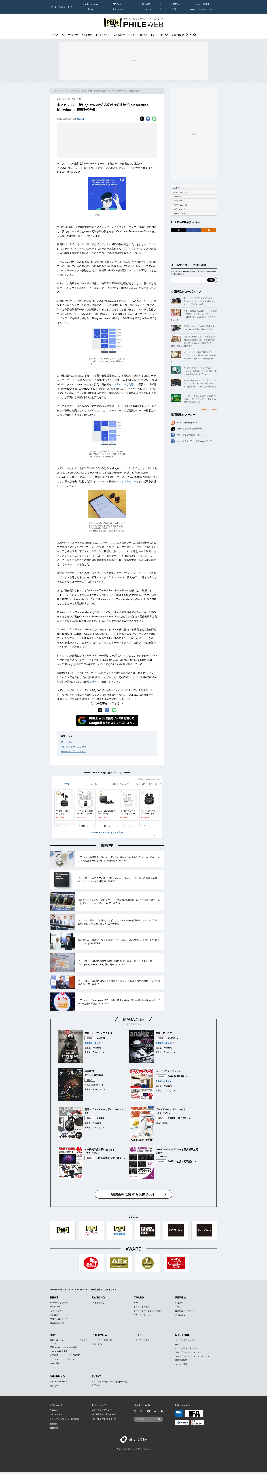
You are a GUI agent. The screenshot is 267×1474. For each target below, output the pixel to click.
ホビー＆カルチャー (181, 209)
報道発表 (92, 681)
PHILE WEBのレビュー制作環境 (64, 1418)
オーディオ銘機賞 (142, 1306)
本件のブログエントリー (73, 751)
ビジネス (164, 35)
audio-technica (91, 4)
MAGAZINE (133, 1019)
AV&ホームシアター (181, 192)
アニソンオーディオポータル (63, 1359)
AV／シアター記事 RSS (187, 422)
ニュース (64, 90)
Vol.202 (101, 1038)
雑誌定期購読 (181, 1360)
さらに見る (180, 1314)
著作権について (99, 1405)
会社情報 (54, 1423)
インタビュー (128, 481)
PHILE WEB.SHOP (59, 1381)
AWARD (139, 1297)
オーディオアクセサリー (186, 1340)
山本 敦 (81, 118)
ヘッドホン (87, 35)
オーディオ (73, 35)
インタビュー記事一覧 (102, 1340)
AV (63, 35)
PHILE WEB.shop (93, 1084)
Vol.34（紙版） (162, 1122)
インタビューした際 (122, 384)
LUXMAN (174, 4)
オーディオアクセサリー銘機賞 (148, 1310)
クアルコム (66, 741)
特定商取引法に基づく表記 (104, 1414)
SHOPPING (57, 1376)
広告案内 (54, 1409)
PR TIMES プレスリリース (104, 1418)
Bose (91, 9)
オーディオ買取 (202, 9)
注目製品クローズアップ (186, 291)
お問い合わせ (56, 1405)
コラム (178, 1306)
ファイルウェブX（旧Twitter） (190, 428)
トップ (55, 35)
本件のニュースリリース (73, 746)
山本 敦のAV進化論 (58, 1351)
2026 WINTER (176, 1076)
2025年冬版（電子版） (109, 1158)
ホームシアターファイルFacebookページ (194, 441)
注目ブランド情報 (142, 1340)
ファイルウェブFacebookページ (190, 434)
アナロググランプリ (143, 1314)
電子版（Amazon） (93, 1047)
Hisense (146, 9)
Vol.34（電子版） (177, 1118)
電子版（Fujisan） (93, 1052)
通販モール (55, 1385)
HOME (56, 90)
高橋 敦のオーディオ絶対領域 (63, 1347)
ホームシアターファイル (186, 1348)
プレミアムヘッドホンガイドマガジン (192, 1356)
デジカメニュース (180, 205)
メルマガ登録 (181, 1364)
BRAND (139, 1335)
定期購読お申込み (93, 1043)
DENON (146, 4)
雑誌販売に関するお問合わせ (133, 1194)
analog (178, 1344)
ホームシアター (102, 35)
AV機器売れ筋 (98, 1302)
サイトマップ (56, 1414)
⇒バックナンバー (209, 409)
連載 (53, 1335)
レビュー (179, 1302)
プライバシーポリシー (102, 1409)
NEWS (54, 1297)
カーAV (143, 35)
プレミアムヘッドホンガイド (188, 1352)
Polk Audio (118, 9)
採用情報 (54, 1428)
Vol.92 (171, 1038)
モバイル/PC (119, 35)
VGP (136, 1302)
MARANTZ (118, 4)
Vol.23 (100, 1118)
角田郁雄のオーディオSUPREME (65, 1355)
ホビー (153, 35)
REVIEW (180, 1297)
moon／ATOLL (202, 4)
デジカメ (132, 35)
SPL (174, 9)
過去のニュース (179, 213)
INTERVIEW (99, 1335)
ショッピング (178, 35)
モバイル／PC (56, 1310)
